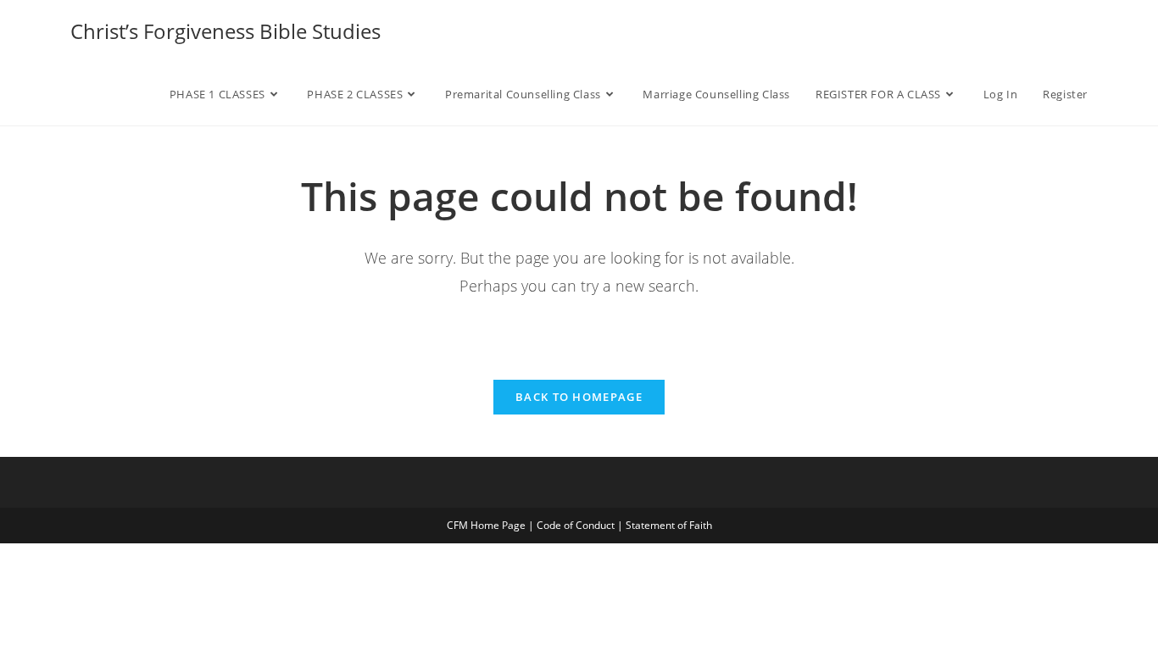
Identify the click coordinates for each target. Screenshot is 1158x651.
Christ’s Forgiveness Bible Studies (225, 31)
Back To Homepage (579, 396)
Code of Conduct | (581, 525)
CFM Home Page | (492, 525)
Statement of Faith (669, 525)
